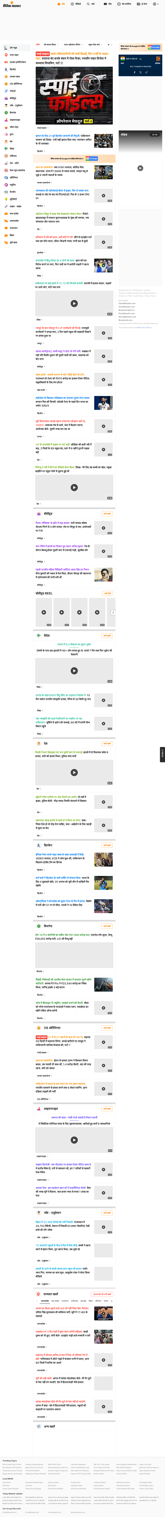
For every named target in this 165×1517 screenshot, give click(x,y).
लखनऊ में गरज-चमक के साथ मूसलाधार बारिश (59, 1497)
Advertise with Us (125, 290)
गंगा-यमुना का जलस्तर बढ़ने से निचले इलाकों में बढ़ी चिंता (104, 1504)
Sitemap (147, 290)
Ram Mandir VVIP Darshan (12, 1467)
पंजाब (106, 1301)
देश (38, 229)
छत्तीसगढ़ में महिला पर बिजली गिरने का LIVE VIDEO (127, 1497)
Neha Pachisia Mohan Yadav (126, 1471)
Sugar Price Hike (145, 1464)
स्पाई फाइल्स (41, 128)
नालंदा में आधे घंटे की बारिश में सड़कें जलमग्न (36, 1504)
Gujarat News (99, 1485)
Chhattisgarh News (146, 1485)
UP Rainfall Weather (32, 1471)
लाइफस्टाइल (41, 1156)
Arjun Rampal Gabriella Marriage (127, 1464)
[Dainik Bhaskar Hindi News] (12, 5)
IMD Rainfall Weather (123, 1467)
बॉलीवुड (40, 366)
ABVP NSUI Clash (54, 1464)
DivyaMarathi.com (127, 313)
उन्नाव (39, 436)
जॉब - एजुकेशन (42, 1237)
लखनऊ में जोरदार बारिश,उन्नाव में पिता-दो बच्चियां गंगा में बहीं (81, 1497)
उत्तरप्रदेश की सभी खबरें (102, 1294)
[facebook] (98, 128)
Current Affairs (121, 1474)
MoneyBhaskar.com (127, 317)
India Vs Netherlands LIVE (80, 1467)
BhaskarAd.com (126, 320)
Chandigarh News (145, 1482)
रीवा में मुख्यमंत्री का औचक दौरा (34, 1497)
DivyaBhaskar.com (127, 307)
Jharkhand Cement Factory (12, 1471)
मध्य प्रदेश (55, 1301)
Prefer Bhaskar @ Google (125, 1489)
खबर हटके (41, 390)
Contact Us (123, 296)
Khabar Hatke (99, 1474)
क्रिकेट (40, 151)
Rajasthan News (77, 1485)
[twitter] (104, 128)
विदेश (39, 276)
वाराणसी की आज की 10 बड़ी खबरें (34, 1500)
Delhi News (7, 1482)
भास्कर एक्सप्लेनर (43, 182)
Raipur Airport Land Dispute (12, 1474)
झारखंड (83, 1301)
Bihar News (52, 1485)
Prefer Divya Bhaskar (78, 1489)
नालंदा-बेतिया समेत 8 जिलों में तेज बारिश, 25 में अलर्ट (13, 1497)
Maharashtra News (123, 1482)
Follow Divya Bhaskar (33, 1489)
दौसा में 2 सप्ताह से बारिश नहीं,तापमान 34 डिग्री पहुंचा (81, 1504)
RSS (130, 296)
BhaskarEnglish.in (127, 310)
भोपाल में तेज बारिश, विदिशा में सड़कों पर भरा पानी (104, 1497)
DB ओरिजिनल (42, 1099)
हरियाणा (98, 1301)
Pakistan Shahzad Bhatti (34, 1464)
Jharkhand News (100, 1482)
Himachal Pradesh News (34, 1482)
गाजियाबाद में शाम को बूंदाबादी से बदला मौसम (81, 1500)
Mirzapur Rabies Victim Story (104, 1471)
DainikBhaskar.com (127, 303)
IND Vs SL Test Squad (101, 1464)
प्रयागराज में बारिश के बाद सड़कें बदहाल (127, 1504)
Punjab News (75, 1482)
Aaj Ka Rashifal (144, 1474)
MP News (6, 1485)
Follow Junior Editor (146, 1489)
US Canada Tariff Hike (102, 1467)
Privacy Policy (150, 296)
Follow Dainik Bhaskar (11, 1489)
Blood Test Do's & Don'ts (34, 1467)
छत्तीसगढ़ (74, 1301)
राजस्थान (65, 1301)
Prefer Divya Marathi (55, 1489)
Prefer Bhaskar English (102, 1489)
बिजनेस (39, 971)
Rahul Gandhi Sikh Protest (12, 1464)
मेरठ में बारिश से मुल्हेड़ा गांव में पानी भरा (126, 1500)
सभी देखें (107, 593)
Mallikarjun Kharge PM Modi (35, 1474)
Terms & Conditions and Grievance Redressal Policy (137, 293)
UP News (28, 1485)
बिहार (91, 1301)
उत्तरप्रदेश (45, 1301)
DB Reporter (137, 290)
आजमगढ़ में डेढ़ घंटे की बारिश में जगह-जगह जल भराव (59, 1500)
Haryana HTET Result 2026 (81, 1474)
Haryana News (53, 1482)
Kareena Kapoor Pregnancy (58, 1471)
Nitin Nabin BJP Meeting (80, 1471)
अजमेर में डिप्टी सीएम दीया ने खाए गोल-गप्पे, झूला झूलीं (104, 1500)
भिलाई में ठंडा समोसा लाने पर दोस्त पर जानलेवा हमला (13, 1504)
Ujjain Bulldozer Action (147, 1471)
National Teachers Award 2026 (150, 1467)
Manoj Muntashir (54, 1474)
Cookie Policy (138, 296)
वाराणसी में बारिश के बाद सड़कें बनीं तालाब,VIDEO (150, 1497)
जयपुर (39, 343)
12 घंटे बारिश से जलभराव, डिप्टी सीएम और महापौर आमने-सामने (59, 1504)
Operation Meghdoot (78, 1464)
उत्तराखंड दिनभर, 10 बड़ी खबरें (147, 1500)
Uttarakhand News (123, 1485)
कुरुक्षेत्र (40, 252)
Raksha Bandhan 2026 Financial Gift (59, 1467)
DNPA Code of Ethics (143, 328)
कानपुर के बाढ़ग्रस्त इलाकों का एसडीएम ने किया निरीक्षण (13, 1500)
